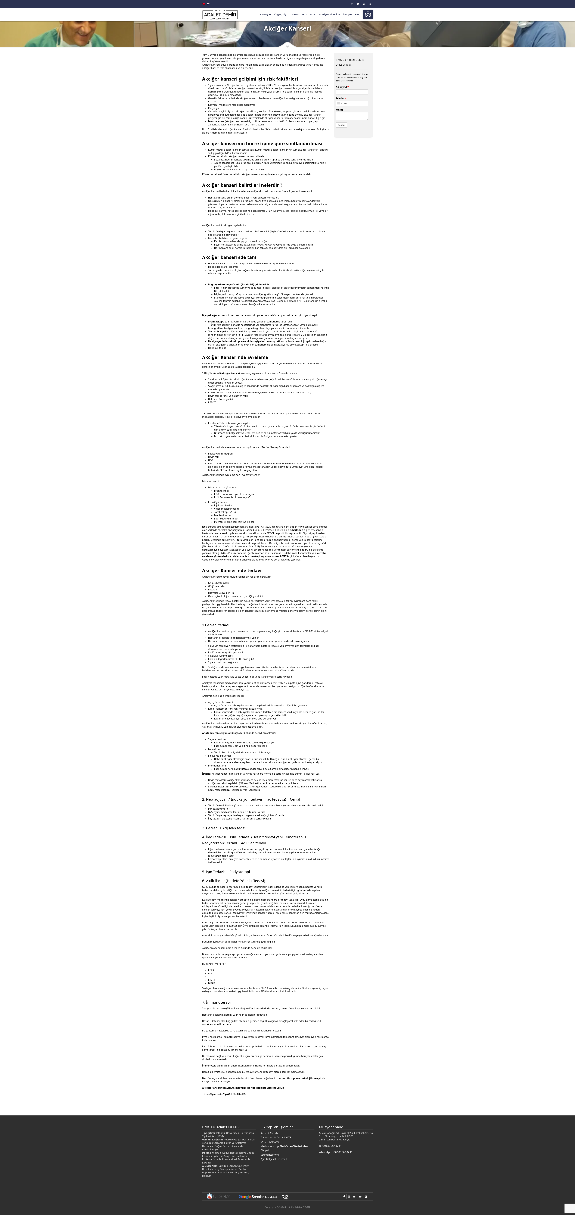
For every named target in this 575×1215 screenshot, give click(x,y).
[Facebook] (346, 4)
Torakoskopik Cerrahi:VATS (276, 1137)
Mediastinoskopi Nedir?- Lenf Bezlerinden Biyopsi (284, 1148)
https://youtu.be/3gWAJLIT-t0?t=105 (224, 1094)
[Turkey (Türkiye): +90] (339, 103)
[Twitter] (358, 4)
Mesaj (339, 109)
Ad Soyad (342, 87)
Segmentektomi (270, 1154)
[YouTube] (364, 4)
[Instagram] (352, 4)
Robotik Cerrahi (269, 1133)
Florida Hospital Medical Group (265, 1087)
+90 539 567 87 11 (332, 1145)
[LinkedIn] (370, 4)
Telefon (341, 98)
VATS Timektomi (270, 1142)
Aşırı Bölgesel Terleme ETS (275, 1159)
